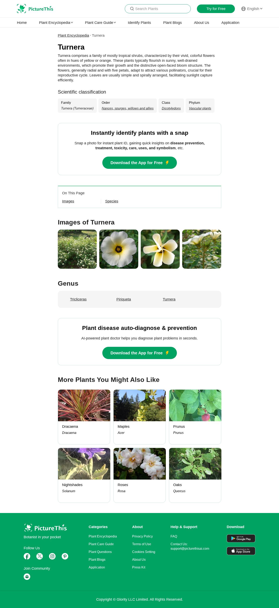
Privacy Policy (142, 536)
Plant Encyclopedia (73, 35)
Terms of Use (141, 544)
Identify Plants (139, 23)
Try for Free (215, 9)
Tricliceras (78, 299)
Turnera (169, 299)
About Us (201, 23)
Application (230, 23)
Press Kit (138, 567)
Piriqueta (123, 299)
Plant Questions (100, 552)
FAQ (174, 536)
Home (22, 23)
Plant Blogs (172, 23)
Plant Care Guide (101, 544)
